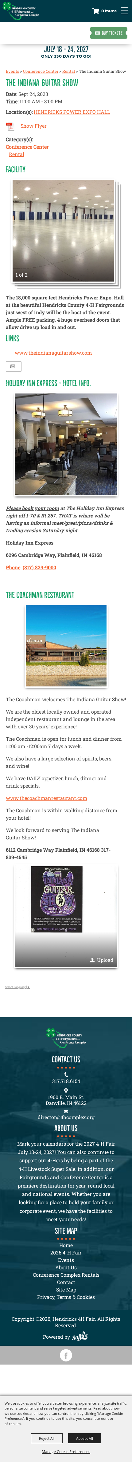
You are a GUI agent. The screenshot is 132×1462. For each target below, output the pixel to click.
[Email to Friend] (13, 366)
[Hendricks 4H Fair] (21, 11)
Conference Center (40, 71)
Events (12, 71)
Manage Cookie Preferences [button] (66, 1451)
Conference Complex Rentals (66, 1274)
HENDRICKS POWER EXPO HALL (72, 112)
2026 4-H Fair (66, 1252)
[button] (63, 231)
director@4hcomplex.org (66, 1117)
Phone (13, 567)
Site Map (66, 1289)
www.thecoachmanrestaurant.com (46, 798)
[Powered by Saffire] (81, 1336)
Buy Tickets (112, 33)
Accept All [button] (84, 1438)
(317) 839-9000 (39, 567)
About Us (66, 1267)
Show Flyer (34, 125)
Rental (68, 71)
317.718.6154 (66, 1081)
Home (66, 1245)
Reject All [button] (47, 1438)
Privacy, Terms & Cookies (66, 1297)
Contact (66, 1282)
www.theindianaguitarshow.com (53, 352)
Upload (105, 960)
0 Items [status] (109, 11)
